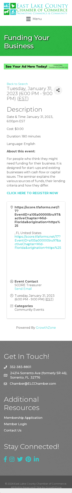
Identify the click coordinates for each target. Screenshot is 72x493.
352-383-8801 (20, 367)
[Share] (58, 90)
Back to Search (17, 84)
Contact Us (13, 430)
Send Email (23, 289)
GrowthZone (46, 327)
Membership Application (23, 418)
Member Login (15, 424)
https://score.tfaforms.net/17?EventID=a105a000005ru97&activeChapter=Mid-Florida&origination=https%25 (38, 242)
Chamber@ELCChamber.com (33, 383)
